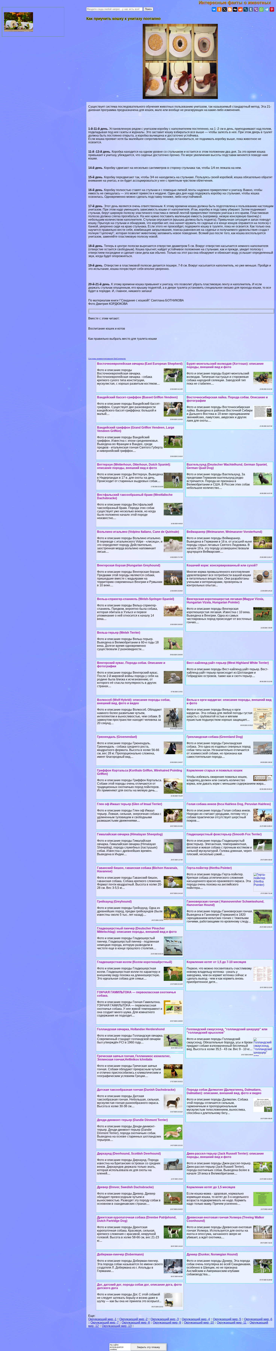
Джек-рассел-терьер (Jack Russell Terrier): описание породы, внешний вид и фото (225, 1155)
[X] (224, 9)
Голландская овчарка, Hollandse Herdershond (131, 1029)
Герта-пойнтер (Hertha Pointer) (209, 867)
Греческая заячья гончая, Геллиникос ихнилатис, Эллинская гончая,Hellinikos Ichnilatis (133, 1057)
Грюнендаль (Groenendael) (117, 736)
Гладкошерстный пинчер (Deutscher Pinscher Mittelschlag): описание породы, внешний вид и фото (137, 930)
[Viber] (256, 9)
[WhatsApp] (261, 9)
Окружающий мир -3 (165, 1319)
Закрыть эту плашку (148, 1347)
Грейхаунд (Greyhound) (114, 901)
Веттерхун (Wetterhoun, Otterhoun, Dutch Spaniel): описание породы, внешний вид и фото (134, 466)
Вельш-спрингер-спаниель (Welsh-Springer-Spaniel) (135, 599)
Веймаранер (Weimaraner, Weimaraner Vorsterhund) (224, 531)
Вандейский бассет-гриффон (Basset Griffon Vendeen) (137, 397)
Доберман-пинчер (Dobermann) (120, 1254)
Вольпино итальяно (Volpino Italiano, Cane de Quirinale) (138, 531)
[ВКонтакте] (214, 9)
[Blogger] (230, 9)
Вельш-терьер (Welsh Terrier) (118, 632)
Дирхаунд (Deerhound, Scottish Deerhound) (129, 1153)
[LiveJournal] (245, 9)
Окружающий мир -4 (196, 1319)
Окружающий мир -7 (104, 1322)
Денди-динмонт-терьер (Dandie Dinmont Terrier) (132, 1120)
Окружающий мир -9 (167, 1322)
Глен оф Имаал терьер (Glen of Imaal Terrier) (129, 804)
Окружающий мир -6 (258, 1319)
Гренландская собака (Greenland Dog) (215, 736)
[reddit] (240, 9)
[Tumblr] (251, 9)
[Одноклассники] (219, 9)
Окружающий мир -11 (232, 1322)
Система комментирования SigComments (107, 359)
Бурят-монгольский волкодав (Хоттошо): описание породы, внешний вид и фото (225, 365)
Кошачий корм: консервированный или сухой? (222, 565)
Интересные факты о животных (237, 2)
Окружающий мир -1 (102, 1319)
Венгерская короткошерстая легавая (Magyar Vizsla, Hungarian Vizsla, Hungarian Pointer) (225, 600)
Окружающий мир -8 (136, 1322)
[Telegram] (266, 9)
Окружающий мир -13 (117, 1326)
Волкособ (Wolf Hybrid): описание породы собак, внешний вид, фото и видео (133, 701)
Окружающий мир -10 (199, 1322)
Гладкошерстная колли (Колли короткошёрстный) (134, 962)
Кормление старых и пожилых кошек (214, 770)
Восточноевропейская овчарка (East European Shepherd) (139, 363)
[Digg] (235, 9)
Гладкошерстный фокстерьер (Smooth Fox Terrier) (224, 834)
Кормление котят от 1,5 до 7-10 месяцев (216, 962)
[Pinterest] (272, 9)
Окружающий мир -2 (133, 1319)
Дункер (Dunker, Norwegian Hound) (212, 1254)
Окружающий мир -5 (227, 1319)
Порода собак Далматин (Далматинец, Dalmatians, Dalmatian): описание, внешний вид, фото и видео (224, 1091)
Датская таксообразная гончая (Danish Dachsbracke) (136, 1089)
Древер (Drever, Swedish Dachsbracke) (125, 1187)
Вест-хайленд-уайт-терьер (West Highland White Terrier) (228, 662)
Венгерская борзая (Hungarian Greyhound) (128, 565)
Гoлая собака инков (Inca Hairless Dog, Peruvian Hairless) (229, 804)
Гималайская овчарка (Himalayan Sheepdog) (130, 834)
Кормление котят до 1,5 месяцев (211, 1187)
